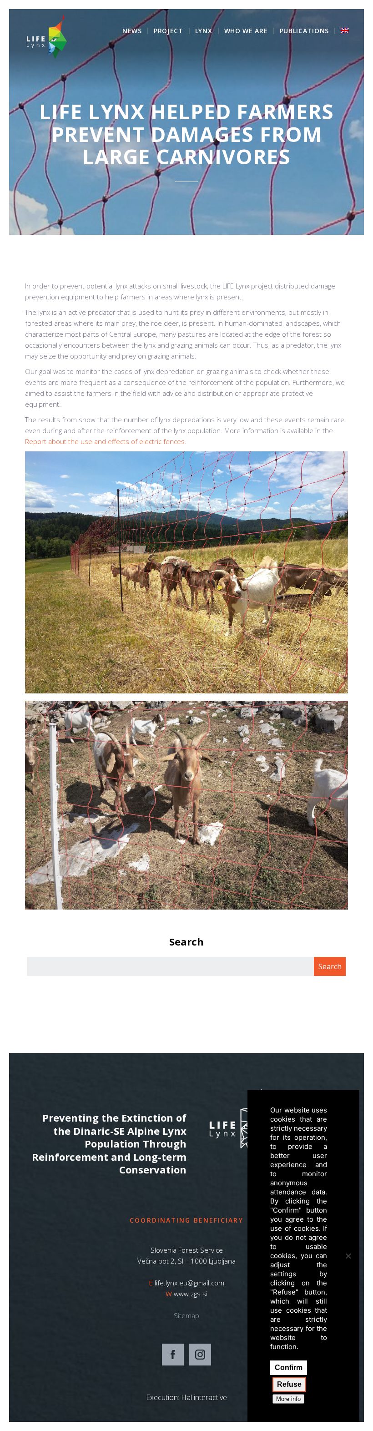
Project (168, 31)
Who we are (246, 31)
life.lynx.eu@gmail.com (189, 1282)
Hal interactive (204, 1397)
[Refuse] (348, 1255)
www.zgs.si (190, 1293)
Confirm (288, 1367)
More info (288, 1399)
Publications (304, 31)
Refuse (289, 1384)
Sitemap (186, 1315)
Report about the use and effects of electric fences (105, 441)
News (132, 31)
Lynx (203, 31)
